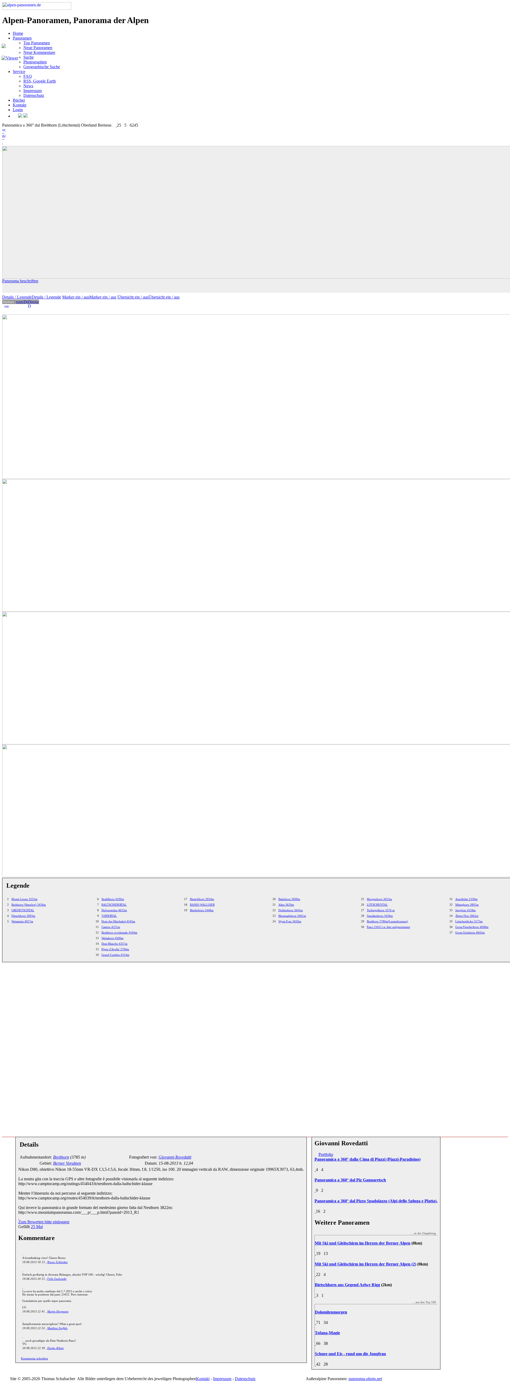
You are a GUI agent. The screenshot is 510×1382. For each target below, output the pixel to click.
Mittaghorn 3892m (467, 904)
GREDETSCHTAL (22, 910)
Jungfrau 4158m (465, 910)
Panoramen (22, 38)
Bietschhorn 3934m (202, 899)
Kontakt (19, 105)
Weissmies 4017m (22, 921)
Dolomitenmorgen (331, 1312)
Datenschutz (33, 95)
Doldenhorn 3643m (290, 910)
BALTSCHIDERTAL (114, 904)
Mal (37, 1226)
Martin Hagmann (58, 1311)
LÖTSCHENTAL (377, 904)
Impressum (32, 90)
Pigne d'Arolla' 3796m (115, 949)
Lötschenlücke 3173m (469, 921)
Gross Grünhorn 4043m (470, 932)
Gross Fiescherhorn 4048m (471, 926)
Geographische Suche (41, 66)
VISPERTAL (109, 915)
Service (19, 71)
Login (18, 109)
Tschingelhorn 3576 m (381, 910)
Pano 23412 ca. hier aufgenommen (388, 926)
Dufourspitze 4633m (114, 910)
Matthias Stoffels (57, 1328)
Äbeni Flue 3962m (466, 915)
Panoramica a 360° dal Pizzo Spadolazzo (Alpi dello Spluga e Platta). (375, 1201)
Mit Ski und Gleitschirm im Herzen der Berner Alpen (362, 1243)
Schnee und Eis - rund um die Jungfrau (350, 1353)
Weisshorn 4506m (112, 938)
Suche (28, 57)
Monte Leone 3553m (24, 899)
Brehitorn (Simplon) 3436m (28, 904)
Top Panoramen (36, 43)
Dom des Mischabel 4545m (118, 921)
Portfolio (325, 1154)
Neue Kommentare (39, 52)
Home (18, 33)
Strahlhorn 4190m (112, 899)
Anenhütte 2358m (466, 899)
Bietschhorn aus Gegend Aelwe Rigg (347, 1284)
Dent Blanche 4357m (114, 943)
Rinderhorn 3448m (202, 910)
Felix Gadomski (56, 1278)
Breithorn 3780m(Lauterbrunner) (387, 921)
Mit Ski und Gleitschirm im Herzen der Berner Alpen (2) (365, 1264)
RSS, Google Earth (39, 81)
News (28, 86)
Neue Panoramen (37, 47)
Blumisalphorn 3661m (292, 915)
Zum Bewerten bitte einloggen (43, 1222)
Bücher (19, 100)
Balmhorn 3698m (289, 899)
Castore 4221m (110, 926)
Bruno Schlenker (57, 1262)
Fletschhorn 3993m (23, 915)
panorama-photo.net (365, 1378)
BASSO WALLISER (202, 904)
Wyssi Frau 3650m (289, 921)
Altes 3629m (286, 904)
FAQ (27, 76)
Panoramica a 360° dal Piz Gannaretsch (350, 1180)
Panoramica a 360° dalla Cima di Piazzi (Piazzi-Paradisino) (367, 1159)
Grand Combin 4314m (115, 954)
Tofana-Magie (327, 1333)
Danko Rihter (55, 1348)
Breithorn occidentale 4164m (119, 932)
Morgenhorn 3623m (379, 899)
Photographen (35, 62)
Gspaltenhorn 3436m (380, 915)
